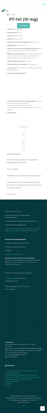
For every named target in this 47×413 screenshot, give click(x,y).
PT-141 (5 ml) (11, 194)
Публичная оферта (12, 381)
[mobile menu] (44, 4)
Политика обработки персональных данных (21, 375)
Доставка (8, 383)
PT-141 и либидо (12, 169)
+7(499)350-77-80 (11, 278)
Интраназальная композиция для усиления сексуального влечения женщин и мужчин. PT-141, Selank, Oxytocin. (24, 185)
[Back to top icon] (42, 408)
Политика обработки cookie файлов (18, 379)
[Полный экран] (22, 124)
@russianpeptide (23, 286)
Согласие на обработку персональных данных (22, 377)
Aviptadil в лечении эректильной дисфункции (24, 175)
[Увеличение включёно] (25, 124)
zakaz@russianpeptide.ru (14, 254)
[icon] (23, 405)
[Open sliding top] (23, 2)
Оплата (7, 385)
